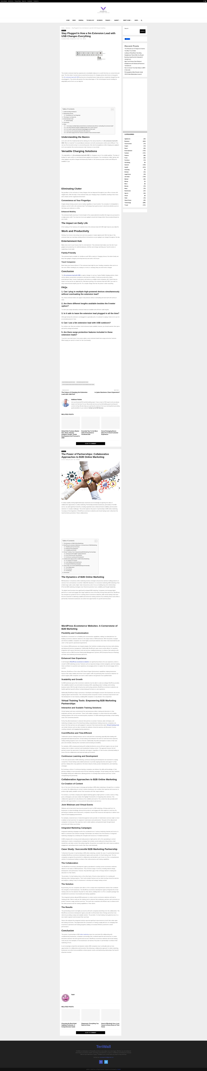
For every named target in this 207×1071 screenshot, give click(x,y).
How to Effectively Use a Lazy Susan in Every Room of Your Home (110, 1025)
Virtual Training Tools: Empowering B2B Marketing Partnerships (80, 552)
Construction (128, 143)
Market (116, 20)
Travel (126, 205)
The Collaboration (70, 567)
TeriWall (103, 1047)
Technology (90, 20)
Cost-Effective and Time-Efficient (74, 555)
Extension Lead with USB (82, 382)
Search (126, 28)
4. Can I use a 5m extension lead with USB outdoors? (78, 131)
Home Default (4, 1)
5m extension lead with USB (71, 77)
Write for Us (10, 1)
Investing (127, 169)
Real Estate (128, 190)
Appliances (127, 138)
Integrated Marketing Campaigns (73, 563)
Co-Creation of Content (71, 560)
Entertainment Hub (68, 118)
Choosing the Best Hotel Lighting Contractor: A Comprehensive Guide (68, 1025)
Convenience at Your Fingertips (73, 115)
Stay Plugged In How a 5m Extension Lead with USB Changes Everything (78, 384)
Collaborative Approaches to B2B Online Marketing (76, 558)
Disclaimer (29, 1)
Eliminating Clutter (68, 113)
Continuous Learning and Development (75, 557)
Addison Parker (66, 38)
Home (68, 20)
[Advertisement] (90, 95)
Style (126, 198)
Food (126, 157)
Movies (126, 186)
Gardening (127, 162)
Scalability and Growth (71, 550)
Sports (126, 193)
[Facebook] (101, 1062)
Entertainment (128, 150)
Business (99, 20)
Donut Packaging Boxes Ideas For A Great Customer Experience (109, 432)
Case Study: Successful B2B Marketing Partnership (77, 565)
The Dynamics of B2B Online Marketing (73, 543)
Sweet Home (126, 20)
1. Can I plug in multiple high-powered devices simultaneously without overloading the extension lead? (89, 126)
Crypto (126, 146)
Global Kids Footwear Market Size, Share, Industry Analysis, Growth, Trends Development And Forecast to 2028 (70, 434)
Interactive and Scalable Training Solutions (76, 553)
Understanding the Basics (70, 111)
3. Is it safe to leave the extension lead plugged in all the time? (80, 129)
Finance (107, 20)
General (81, 20)
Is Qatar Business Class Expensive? (107, 392)
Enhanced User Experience (72, 548)
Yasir (64, 459)
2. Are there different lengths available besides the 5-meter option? (81, 127)
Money (126, 181)
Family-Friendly (69, 120)
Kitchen (127, 172)
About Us (24, 1)
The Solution (69, 569)
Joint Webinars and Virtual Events (74, 562)
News (74, 20)
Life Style (127, 176)
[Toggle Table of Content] (111, 109)
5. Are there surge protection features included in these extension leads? (83, 132)
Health (126, 167)
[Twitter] (106, 1062)
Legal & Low (128, 174)
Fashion (127, 153)
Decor (126, 148)
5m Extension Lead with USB (68, 382)
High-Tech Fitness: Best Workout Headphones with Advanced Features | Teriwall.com (134, 63)
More (136, 20)
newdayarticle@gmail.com (107, 1057)
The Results (69, 570)
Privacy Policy (18, 1)
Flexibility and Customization (72, 546)
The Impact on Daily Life (70, 117)
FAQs (65, 124)
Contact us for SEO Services (96, 408)
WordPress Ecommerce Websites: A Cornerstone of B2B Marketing (80, 545)
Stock (126, 195)
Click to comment (90, 443)
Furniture (127, 160)
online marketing (84, 934)
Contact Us (36, 1)
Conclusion (66, 122)
